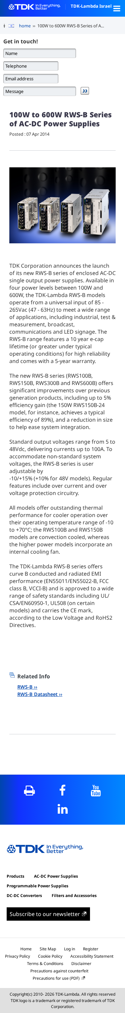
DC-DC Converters (24, 895)
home (25, 26)
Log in (69, 949)
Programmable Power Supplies (37, 886)
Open (116, 8)
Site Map (48, 949)
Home (26, 949)
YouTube (95, 790)
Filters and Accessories (74, 895)
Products (15, 876)
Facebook (62, 790)
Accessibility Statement (91, 956)
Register (90, 949)
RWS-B (25, 687)
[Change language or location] (14, 26)
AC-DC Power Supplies (56, 876)
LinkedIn (62, 809)
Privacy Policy (17, 956)
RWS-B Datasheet (37, 694)
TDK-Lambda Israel (91, 6)
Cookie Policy (50, 956)
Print (29, 790)
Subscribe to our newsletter (45, 914)
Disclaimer (81, 963)
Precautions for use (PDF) (56, 978)
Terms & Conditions (45, 963)
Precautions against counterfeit (59, 971)
